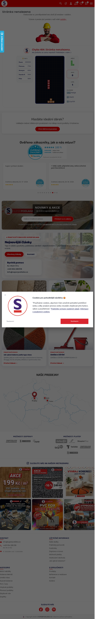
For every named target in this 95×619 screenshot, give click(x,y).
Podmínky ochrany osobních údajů (65, 309)
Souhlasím (74, 321)
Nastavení (10, 321)
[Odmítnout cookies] (5, 295)
